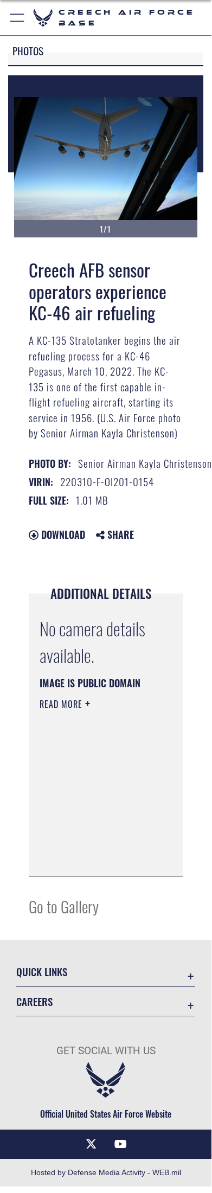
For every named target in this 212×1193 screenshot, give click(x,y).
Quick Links (41, 971)
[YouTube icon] (120, 1144)
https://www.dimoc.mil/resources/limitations (116, 833)
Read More (62, 704)
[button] (17, 17)
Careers (34, 1001)
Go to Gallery (64, 906)
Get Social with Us (106, 1050)
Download (61, 534)
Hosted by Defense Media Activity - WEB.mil (106, 1172)
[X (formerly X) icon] (91, 1144)
